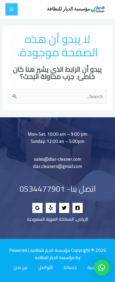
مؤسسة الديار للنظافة (68, 9)
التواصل (45, 267)
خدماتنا (70, 267)
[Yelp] (51, 208)
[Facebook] (77, 208)
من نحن (21, 267)
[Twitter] (64, 208)
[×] (102, 268)
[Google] (37, 208)
